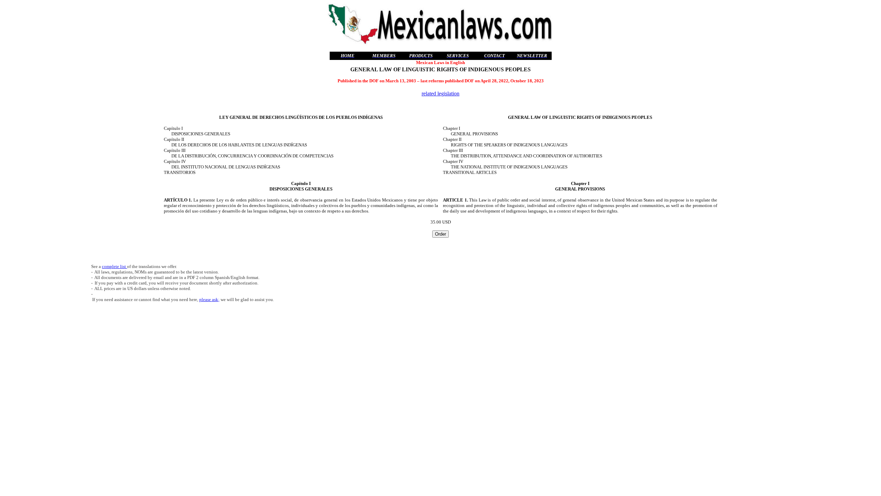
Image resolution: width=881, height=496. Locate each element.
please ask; (209, 299)
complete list (114, 266)
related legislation (440, 93)
